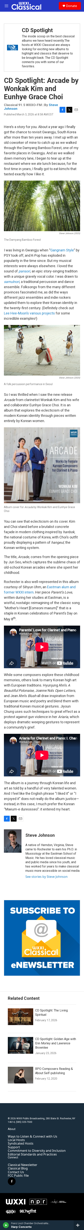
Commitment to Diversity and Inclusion (37, 1150)
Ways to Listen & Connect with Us (32, 1136)
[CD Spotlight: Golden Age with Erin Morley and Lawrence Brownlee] (20, 1045)
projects (48, 313)
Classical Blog (18, 1168)
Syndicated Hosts (20, 1143)
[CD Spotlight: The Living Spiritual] (20, 1016)
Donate (71, 6)
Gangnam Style (62, 250)
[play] (6, 1225)
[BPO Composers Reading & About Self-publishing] (20, 1075)
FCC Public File (18, 1175)
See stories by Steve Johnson (46, 876)
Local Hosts (16, 1140)
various (35, 313)
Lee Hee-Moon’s (16, 313)
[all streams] (79, 1225)
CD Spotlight (37, 30)
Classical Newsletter (22, 1165)
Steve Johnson (40, 835)
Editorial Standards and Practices (32, 1154)
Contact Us (16, 1172)
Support (14, 1147)
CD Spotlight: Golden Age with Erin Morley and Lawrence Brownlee (55, 1043)
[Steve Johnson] (12, 841)
